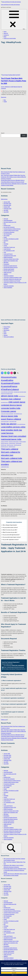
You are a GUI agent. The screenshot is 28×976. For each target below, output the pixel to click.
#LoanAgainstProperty (10, 383)
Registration (6, 264)
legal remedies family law (11, 430)
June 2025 (6, 212)
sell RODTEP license (12, 446)
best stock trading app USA (10, 222)
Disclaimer (6, 328)
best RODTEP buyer (22, 396)
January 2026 (7, 201)
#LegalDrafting (7, 380)
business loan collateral (11, 399)
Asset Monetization (8, 220)
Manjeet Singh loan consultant (13, 436)
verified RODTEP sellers (5, 466)
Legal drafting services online (13, 427)
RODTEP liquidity (18, 443)
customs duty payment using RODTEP (7, 413)
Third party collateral (9, 449)
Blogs (5, 36)
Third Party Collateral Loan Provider (12, 280)
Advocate (6, 218)
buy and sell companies (9, 227)
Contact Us (6, 35)
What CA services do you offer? (10, 529)
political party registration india (11, 260)
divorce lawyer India (9, 416)
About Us (6, 33)
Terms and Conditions (9, 336)
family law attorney (9, 424)
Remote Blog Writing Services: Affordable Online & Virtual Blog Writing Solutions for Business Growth (15, 870)
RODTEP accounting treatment (14, 441)
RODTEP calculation (22, 441)
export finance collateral (11, 419)
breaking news (7, 225)
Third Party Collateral (8, 275)
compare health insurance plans (11, 230)
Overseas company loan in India (11, 259)
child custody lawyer (16, 402)
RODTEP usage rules (4, 446)
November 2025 (7, 205)
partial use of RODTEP (4, 441)
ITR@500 (6, 244)
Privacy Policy (7, 326)
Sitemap (5, 335)
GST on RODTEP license (21, 424)
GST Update (6, 235)
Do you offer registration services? (11, 539)
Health (5, 101)
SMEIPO (6, 274)
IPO (4, 242)
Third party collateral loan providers (11, 462)
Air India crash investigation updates (6, 393)
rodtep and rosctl (7, 272)
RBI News (6, 262)
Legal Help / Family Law (9, 247)
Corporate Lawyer (8, 411)
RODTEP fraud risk (12, 443)
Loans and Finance (8, 254)
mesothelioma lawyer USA (10, 255)
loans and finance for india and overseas (10, 4)
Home (5, 31)
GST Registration (8, 233)
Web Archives (4, 199)
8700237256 (15, 665)
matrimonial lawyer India (11, 439)
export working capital (12, 421)
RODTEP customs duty (5, 443)
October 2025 (7, 206)
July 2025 (6, 210)
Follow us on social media (10, 38)
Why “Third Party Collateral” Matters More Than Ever (13, 175)
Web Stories (6, 330)
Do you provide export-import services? (12, 537)
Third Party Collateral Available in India (13, 277)
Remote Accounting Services (10, 265)
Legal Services (7, 249)
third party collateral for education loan (12, 279)
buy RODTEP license (4, 402)
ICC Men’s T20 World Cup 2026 (11, 238)
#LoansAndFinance (9, 386)
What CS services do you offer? (10, 532)
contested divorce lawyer (11, 405)
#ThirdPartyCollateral (10, 389)
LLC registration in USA (9, 250)
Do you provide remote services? (10, 527)
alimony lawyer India (9, 396)
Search (2, 133)
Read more (3, 97)
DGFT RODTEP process (18, 413)
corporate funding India (10, 408)
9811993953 (21, 665)
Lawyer (5, 245)
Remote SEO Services (9, 270)
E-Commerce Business (9, 232)
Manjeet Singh (17, 86)
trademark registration (9, 285)
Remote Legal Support (9, 269)
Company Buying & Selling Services (12, 228)
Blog (5, 100)
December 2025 (7, 203)
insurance (6, 240)
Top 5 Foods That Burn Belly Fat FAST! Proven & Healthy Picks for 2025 (13, 80)
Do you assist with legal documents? (11, 534)
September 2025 (7, 208)
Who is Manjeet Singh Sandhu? (10, 525)
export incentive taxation (5, 421)
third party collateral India (11, 458)
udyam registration (8, 287)
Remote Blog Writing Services (11, 267)
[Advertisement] (14, 59)
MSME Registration (8, 257)
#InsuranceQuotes (9, 377)
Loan (5, 252)
